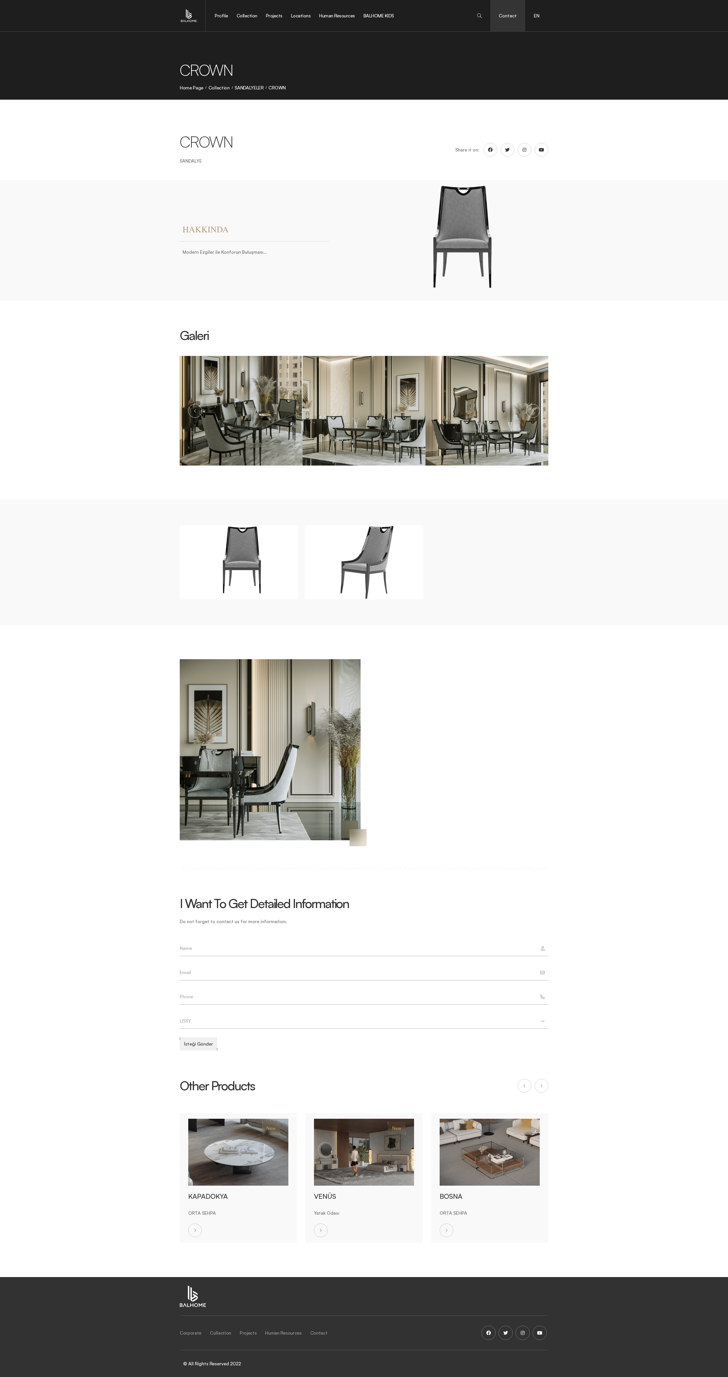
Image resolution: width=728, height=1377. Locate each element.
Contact (508, 16)
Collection (247, 16)
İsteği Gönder (198, 1044)
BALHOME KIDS (378, 16)
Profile (221, 16)
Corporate (190, 1333)
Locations (301, 16)
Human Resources (337, 16)
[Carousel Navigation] (364, 411)
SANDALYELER (249, 88)
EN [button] (536, 16)
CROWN (277, 88)
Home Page (191, 88)
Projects (274, 16)
